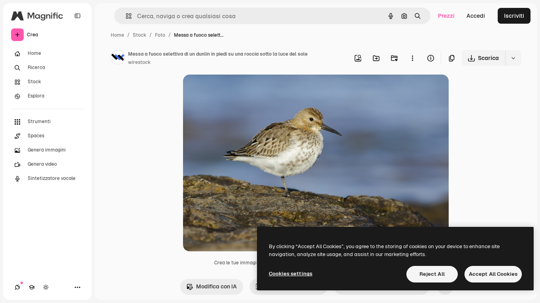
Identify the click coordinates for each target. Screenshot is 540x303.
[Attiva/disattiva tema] (46, 287)
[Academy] (31, 287)
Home (117, 35)
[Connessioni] (17, 287)
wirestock (139, 62)
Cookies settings (290, 273)
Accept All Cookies (493, 274)
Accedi (475, 15)
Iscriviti (514, 15)
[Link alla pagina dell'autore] (118, 58)
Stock (139, 35)
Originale (235, 90)
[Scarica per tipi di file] (513, 58)
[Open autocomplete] (125, 16)
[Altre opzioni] (412, 58)
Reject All (432, 274)
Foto (160, 35)
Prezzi (446, 15)
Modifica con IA (216, 286)
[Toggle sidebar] (77, 15)
